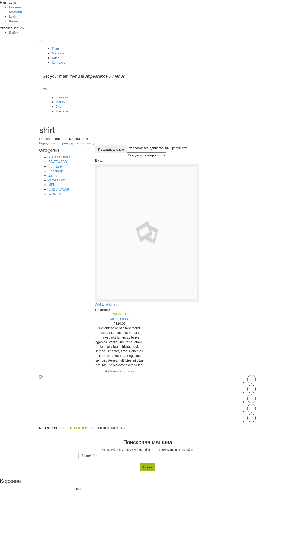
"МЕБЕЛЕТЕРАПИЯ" (82, 428)
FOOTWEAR (57, 161)
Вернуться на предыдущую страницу (67, 143)
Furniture (55, 166)
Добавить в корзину (119, 371)
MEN (52, 184)
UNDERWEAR (58, 189)
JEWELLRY (56, 180)
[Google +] (251, 411)
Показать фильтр (111, 149)
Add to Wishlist (106, 304)
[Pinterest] (251, 401)
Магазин (15, 11)
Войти (13, 32)
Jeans (52, 175)
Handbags (55, 170)
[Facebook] (251, 392)
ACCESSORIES (59, 157)
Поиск (147, 467)
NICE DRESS (119, 318)
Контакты (16, 20)
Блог (12, 16)
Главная (15, 7)
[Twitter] (251, 382)
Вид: (99, 160)
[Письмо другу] (251, 421)
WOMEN (119, 314)
